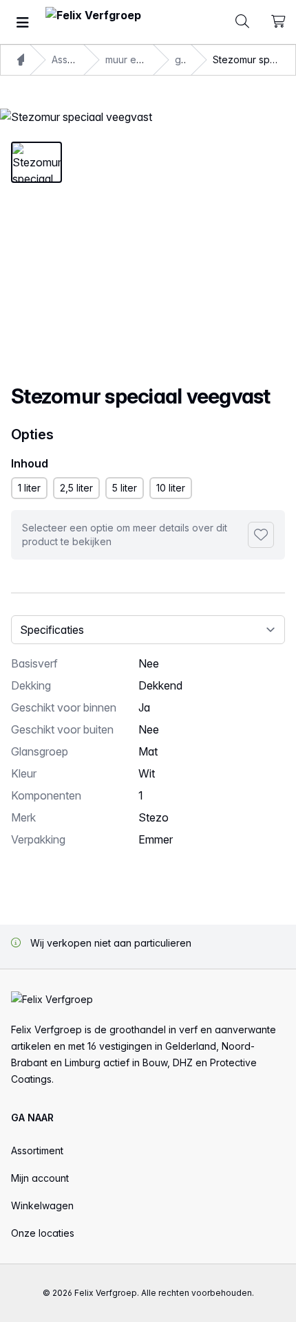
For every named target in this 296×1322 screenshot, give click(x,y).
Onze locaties (42, 1233)
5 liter (124, 488)
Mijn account (40, 1178)
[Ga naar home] (93, 22)
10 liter (170, 488)
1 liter (29, 488)
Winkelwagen (42, 1205)
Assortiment (37, 1150)
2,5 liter (76, 488)
